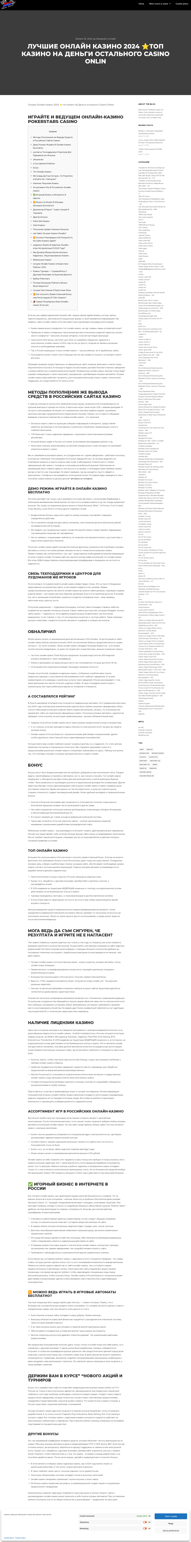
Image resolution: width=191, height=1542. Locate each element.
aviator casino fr (144, 279)
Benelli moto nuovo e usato (148, 300)
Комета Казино (144, 703)
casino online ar (144, 345)
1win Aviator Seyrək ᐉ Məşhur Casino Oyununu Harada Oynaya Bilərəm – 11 (152, 191)
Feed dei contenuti (145, 730)
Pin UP (140, 534)
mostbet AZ (155, 761)
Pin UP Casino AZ (144, 547)
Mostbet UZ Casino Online (147, 482)
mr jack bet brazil (144, 521)
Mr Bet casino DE (144, 519)
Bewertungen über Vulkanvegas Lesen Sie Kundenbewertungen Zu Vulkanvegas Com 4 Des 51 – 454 (150, 305)
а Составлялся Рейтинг (44, 163)
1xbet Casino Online (145, 246)
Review (141, 584)
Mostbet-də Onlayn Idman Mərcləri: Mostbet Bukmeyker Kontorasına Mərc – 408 (151, 511)
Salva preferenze (171, 1530)
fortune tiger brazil (145, 404)
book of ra (142, 326)
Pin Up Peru (142, 560)
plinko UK (141, 576)
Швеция (141, 714)
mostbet (143, 761)
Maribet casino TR (145, 433)
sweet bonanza (144, 607)
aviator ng (142, 290)
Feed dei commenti (145, 733)
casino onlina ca (144, 342)
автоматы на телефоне (81, 478)
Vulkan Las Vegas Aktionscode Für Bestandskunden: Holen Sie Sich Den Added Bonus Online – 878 (151, 622)
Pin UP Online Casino (146, 558)
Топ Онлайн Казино (42, 171)
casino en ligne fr (144, 339)
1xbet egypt (142, 248)
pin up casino (143, 545)
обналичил (38, 159)
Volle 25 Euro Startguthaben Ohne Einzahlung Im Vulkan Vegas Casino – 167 (151, 615)
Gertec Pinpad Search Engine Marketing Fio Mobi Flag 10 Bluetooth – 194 (152, 414)
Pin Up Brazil (143, 542)
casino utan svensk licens (147, 347)
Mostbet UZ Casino (145, 480)
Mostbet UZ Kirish (144, 485)
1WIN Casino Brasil (145, 214)
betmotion (144, 753)
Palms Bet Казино (41, 221)
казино (141, 701)
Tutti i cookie (171, 1516)
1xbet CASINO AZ (144, 238)
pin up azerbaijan (144, 540)
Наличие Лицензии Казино (46, 183)
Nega (170, 1523)
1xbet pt (141, 251)
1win (141, 749)
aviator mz (142, 287)
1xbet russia (142, 253)
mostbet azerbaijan (145, 446)
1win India (142, 222)
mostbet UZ (145, 764)
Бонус (36, 167)
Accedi (140, 727)
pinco (140, 568)
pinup (155, 764)
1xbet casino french (145, 243)
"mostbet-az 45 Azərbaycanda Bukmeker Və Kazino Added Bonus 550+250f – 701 (150, 183)
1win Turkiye (143, 227)
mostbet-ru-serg (144, 516)
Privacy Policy (20, 1538)
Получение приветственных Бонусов (50, 229)
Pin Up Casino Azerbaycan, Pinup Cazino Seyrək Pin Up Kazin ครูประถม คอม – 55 (152, 552)
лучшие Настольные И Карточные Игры (52, 290)
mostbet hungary (144, 454)
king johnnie (142, 425)
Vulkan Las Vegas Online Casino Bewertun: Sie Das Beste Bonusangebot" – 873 (150, 630)
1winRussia (142, 233)
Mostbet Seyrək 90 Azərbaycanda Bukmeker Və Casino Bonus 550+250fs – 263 (150, 469)
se (139, 597)
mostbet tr (142, 475)
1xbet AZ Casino (144, 235)
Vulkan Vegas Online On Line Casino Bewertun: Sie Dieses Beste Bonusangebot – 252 (151, 674)
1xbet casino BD (144, 240)
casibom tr (142, 334)
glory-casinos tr (144, 420)
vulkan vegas (145, 772)
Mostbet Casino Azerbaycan (148, 449)
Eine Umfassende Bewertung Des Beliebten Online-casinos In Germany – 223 (151, 378)
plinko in (141, 573)
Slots (140, 599)
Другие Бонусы (40, 217)
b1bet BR (141, 298)
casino (140, 337)
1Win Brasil (142, 212)
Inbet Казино (39, 225)
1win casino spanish (145, 217)
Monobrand (142, 436)
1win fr (140, 220)
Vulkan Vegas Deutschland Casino (150, 659)
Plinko (140, 571)
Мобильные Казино (42, 260)
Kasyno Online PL (144, 423)
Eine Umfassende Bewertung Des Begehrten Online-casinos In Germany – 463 (150, 370)
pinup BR (153, 768)
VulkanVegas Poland (145, 698)
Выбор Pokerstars (41, 278)
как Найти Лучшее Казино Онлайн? (49, 233)
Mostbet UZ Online (145, 488)
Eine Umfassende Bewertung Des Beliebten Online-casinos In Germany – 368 (151, 386)
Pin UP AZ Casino (144, 537)
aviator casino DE (144, 277)
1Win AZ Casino (144, 196)
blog (139, 324)
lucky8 (143, 757)
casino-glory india (145, 350)
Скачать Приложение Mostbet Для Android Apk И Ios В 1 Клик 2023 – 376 (151, 708)
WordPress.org (143, 735)
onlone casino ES (144, 527)
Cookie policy (9, 1538)
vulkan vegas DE (147, 776)
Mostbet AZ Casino (145, 438)
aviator (140, 274)
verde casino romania (146, 610)
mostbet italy (143, 456)
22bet (140, 259)
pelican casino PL (144, 532)
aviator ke (142, 285)
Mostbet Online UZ (145, 464)
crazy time (142, 363)
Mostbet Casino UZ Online (147, 451)
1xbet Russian (143, 256)
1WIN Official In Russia (146, 225)
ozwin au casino (144, 529)
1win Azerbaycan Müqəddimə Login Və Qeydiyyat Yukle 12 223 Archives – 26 (151, 201)
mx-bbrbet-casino (145, 524)
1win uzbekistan (144, 230)
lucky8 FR (153, 757)
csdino (140, 365)
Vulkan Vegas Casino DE (147, 657)
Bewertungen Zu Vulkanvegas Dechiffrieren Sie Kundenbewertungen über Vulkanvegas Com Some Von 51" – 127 (150, 316)
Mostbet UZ (142, 477)
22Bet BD (141, 261)
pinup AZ (143, 768)
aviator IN (141, 282)
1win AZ (149, 749)
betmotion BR (158, 753)
